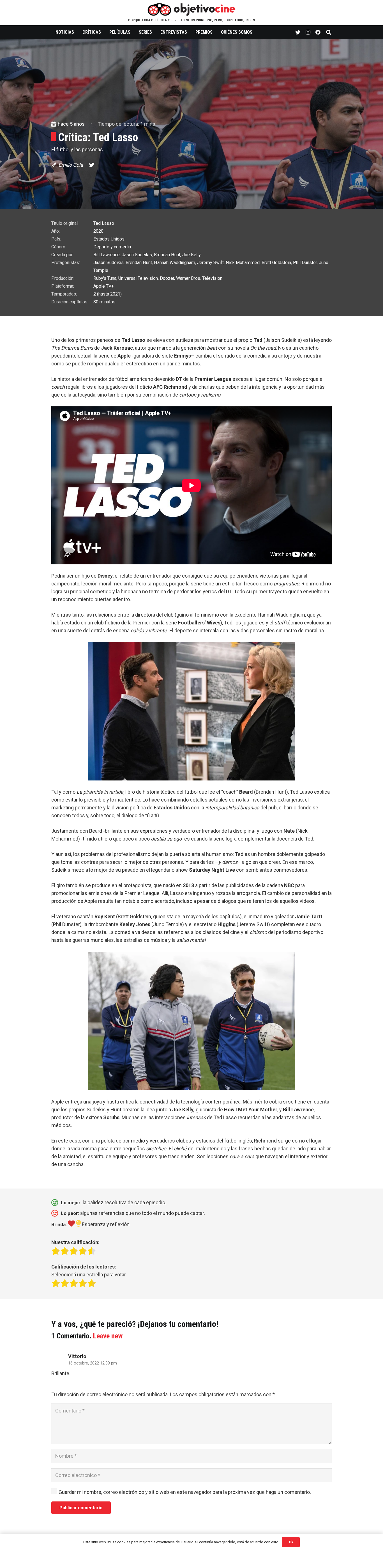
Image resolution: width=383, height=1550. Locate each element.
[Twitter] (298, 32)
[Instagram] (308, 32)
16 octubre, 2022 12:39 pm (92, 1363)
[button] (191, 367)
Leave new (108, 1336)
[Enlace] (191, 9)
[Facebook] (318, 32)
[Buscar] (328, 32)
